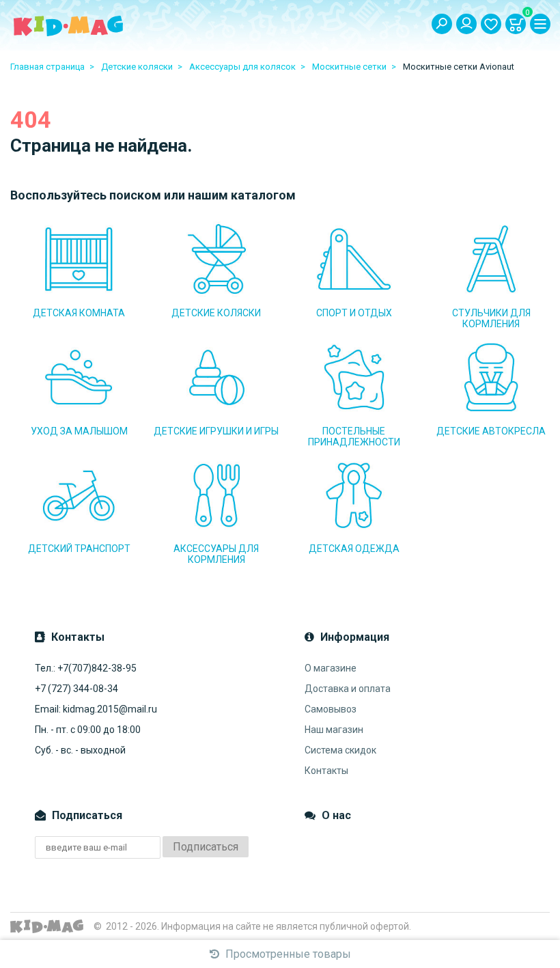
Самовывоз (330, 709)
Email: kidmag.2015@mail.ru (96, 709)
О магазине (330, 668)
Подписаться (205, 846)
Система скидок (340, 750)
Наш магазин (334, 729)
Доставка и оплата (348, 688)
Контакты (326, 770)
